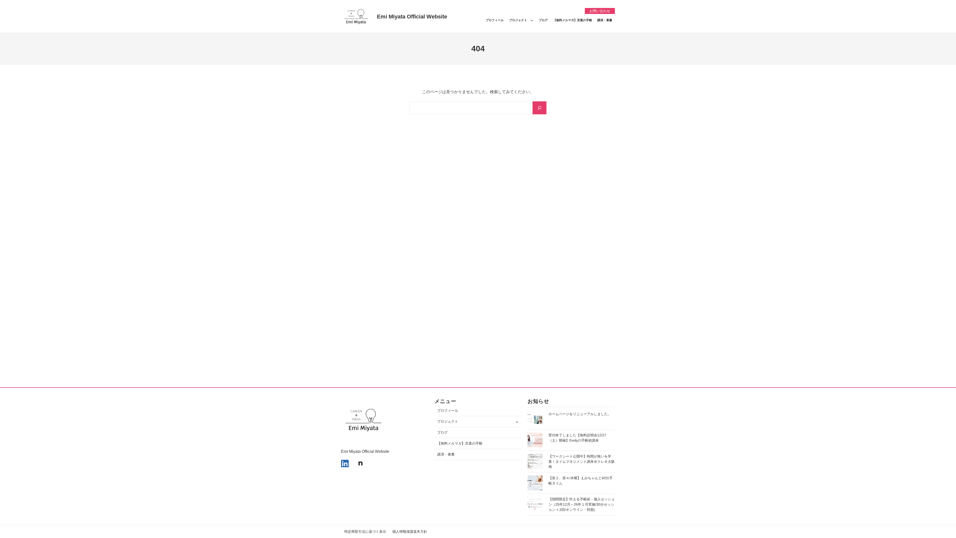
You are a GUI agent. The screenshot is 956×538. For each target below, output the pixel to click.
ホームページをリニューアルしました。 (579, 414)
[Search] (539, 107)
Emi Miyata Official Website (412, 16)
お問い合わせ (599, 11)
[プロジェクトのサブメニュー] (531, 20)
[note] (360, 463)
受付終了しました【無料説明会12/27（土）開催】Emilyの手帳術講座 (577, 437)
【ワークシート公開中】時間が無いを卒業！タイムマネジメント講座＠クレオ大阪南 (581, 461)
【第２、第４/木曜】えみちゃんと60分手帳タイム (580, 480)
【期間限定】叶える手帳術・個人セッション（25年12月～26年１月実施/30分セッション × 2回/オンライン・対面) (581, 504)
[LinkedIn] (345, 463)
